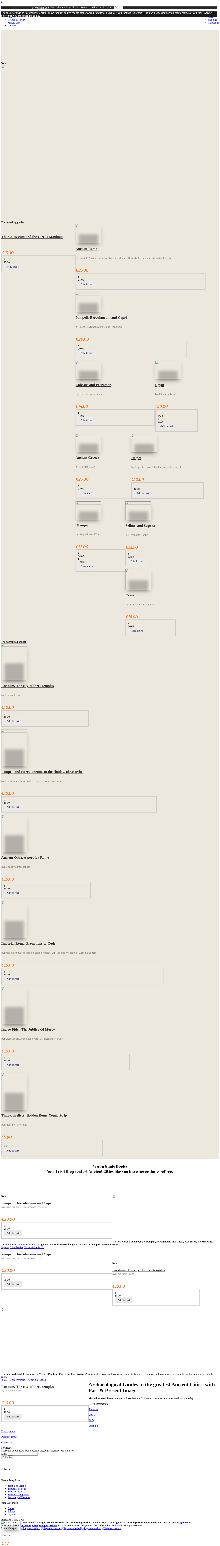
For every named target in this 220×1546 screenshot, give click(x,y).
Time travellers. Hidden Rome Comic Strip (34, 1115)
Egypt (159, 385)
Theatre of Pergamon (18, 1494)
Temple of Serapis (17, 1485)
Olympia (82, 525)
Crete (129, 595)
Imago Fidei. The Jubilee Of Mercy (28, 1029)
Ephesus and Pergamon (93, 385)
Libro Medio (16, 1247)
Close (5, 22)
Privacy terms (8, 1431)
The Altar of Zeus (17, 1488)
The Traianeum (15, 1491)
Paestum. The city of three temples (27, 686)
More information (41, 7)
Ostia (35, 1525)
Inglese (5, 1247)
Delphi (136, 458)
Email (4, 1453)
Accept (118, 7)
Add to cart (87, 284)
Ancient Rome (86, 249)
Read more (12, 266)
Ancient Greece (87, 457)
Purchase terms (9, 1436)
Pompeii (43, 1525)
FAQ (91, 1420)
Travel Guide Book (34, 1247)
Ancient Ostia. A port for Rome (25, 857)
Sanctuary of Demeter (19, 1497)
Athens (11, 1511)
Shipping (93, 1425)
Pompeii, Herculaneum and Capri (101, 317)
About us (93, 1409)
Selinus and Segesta (140, 526)
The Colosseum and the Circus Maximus (32, 237)
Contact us (6, 1442)
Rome (11, 1508)
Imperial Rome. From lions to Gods (28, 943)
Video (92, 1414)
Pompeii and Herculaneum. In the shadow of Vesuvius (42, 772)
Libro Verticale (17, 1379)
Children (12, 25)
